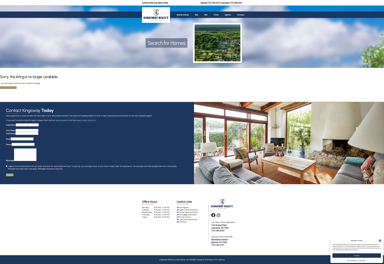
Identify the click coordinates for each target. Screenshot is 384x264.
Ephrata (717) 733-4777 (210, 3)
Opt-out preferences (352, 260)
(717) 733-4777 (217, 245)
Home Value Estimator (188, 212)
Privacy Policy (362, 260)
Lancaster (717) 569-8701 (231, 3)
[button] (380, 241)
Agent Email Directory (188, 210)
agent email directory (86, 120)
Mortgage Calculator (188, 214)
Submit (10, 175)
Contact (240, 15)
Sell (205, 15)
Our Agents (184, 207)
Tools (216, 15)
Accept (356, 255)
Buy (196, 15)
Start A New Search (8, 87)
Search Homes (183, 15)
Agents (228, 15)
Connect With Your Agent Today (155, 3)
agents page (61, 120)
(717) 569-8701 (217, 230)
